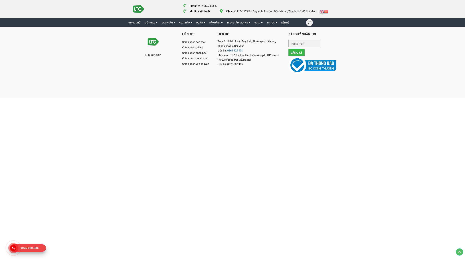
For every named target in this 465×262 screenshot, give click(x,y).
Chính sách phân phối (194, 52)
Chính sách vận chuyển (195, 63)
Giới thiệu (150, 22)
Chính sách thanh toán (195, 58)
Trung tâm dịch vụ (237, 22)
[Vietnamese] (326, 11)
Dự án (199, 22)
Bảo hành (214, 22)
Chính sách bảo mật (193, 42)
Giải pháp (184, 22)
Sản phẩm (167, 22)
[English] (322, 11)
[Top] (459, 252)
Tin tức (271, 22)
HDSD (257, 22)
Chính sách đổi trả (192, 47)
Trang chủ (134, 22)
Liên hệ (285, 22)
